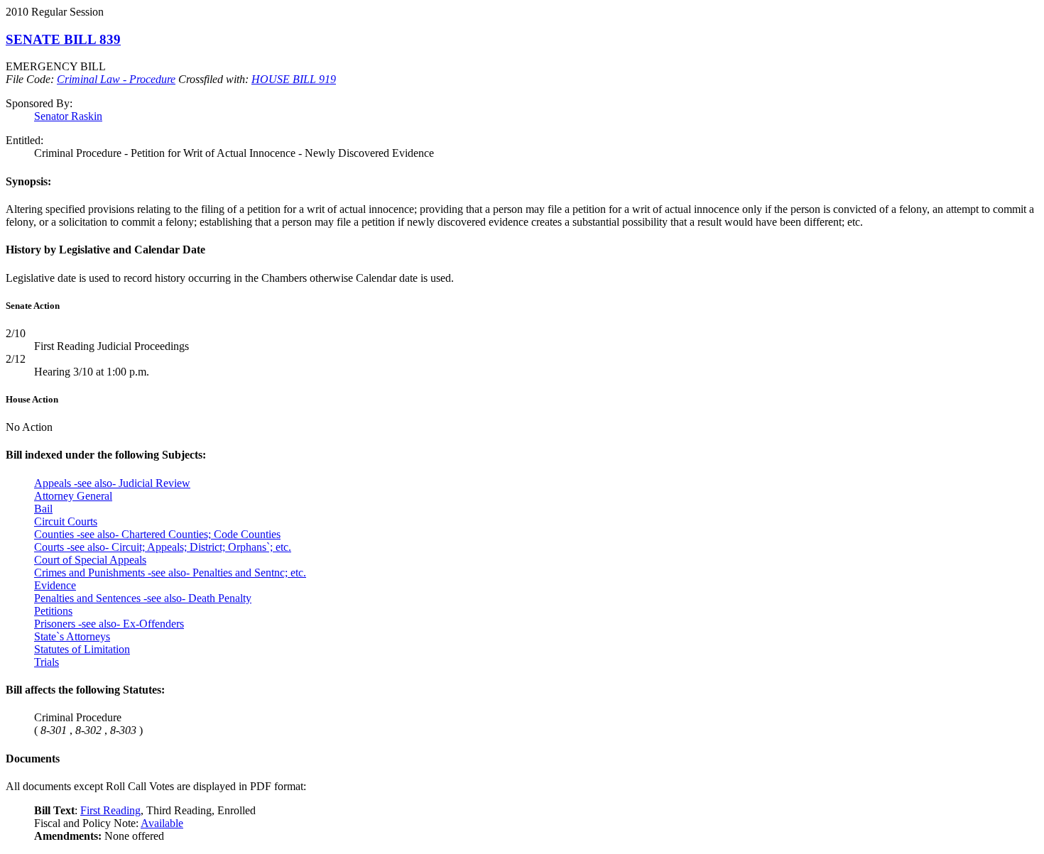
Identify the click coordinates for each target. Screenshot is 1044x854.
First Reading (110, 810)
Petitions (53, 611)
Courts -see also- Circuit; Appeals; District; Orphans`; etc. (162, 547)
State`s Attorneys (72, 636)
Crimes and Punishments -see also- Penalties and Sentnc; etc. (170, 572)
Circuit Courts (65, 521)
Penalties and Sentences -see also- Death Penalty (142, 598)
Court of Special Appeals (90, 560)
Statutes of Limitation (82, 649)
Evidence (55, 585)
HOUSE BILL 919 (293, 79)
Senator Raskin (68, 116)
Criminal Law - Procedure (116, 79)
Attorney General (73, 496)
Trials (46, 662)
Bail (43, 509)
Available (162, 823)
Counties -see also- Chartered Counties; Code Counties (157, 534)
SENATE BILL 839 (63, 39)
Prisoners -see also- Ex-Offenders (109, 624)
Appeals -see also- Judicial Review (112, 483)
